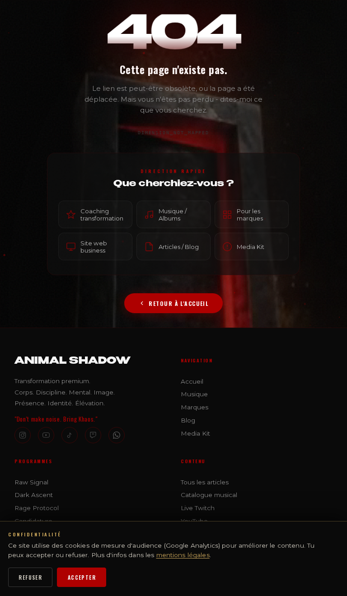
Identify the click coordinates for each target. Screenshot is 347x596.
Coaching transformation (101, 214)
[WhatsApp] (116, 435)
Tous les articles (205, 482)
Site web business (93, 246)
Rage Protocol (36, 508)
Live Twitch (198, 508)
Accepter (82, 577)
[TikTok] (69, 435)
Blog (188, 420)
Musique (194, 394)
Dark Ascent (33, 494)
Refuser (30, 577)
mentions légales (183, 554)
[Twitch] (93, 435)
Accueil (192, 381)
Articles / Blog (179, 246)
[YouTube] (46, 435)
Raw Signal (31, 482)
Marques (194, 407)
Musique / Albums (173, 214)
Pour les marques (250, 214)
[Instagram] (22, 435)
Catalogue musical (209, 494)
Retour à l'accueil (178, 303)
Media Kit (250, 246)
